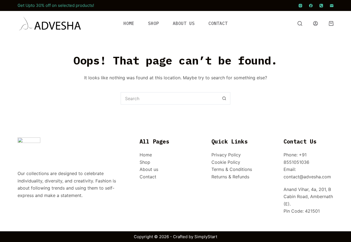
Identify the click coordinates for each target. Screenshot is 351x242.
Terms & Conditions (231, 169)
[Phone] (321, 5)
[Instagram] (300, 5)
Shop (145, 162)
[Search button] (224, 98)
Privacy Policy (226, 154)
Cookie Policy (225, 162)
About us (149, 169)
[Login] (315, 23)
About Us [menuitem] (184, 23)
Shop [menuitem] (153, 23)
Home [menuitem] (128, 23)
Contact (148, 176)
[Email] (331, 5)
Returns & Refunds (230, 176)
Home (146, 154)
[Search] (300, 23)
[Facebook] (311, 5)
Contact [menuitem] (218, 23)
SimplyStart (205, 236)
